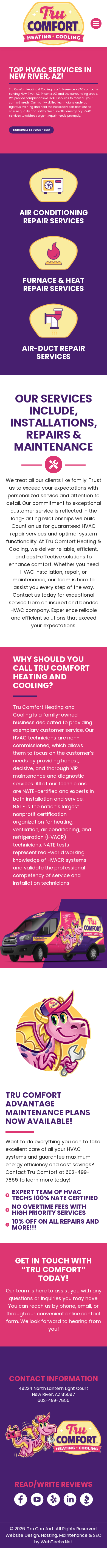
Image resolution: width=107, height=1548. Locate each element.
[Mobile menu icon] (96, 23)
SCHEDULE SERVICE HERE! (31, 130)
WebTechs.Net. (57, 1542)
